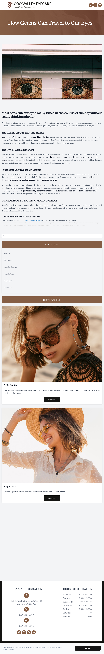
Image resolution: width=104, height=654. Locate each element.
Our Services (8, 260)
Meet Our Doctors (10, 267)
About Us (7, 253)
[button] (4, 5)
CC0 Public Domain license (31, 220)
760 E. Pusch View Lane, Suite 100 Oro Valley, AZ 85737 (26, 602)
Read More (52, 399)
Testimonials (8, 281)
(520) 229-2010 (26, 614)
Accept (87, 648)
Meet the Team (9, 274)
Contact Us (8, 288)
